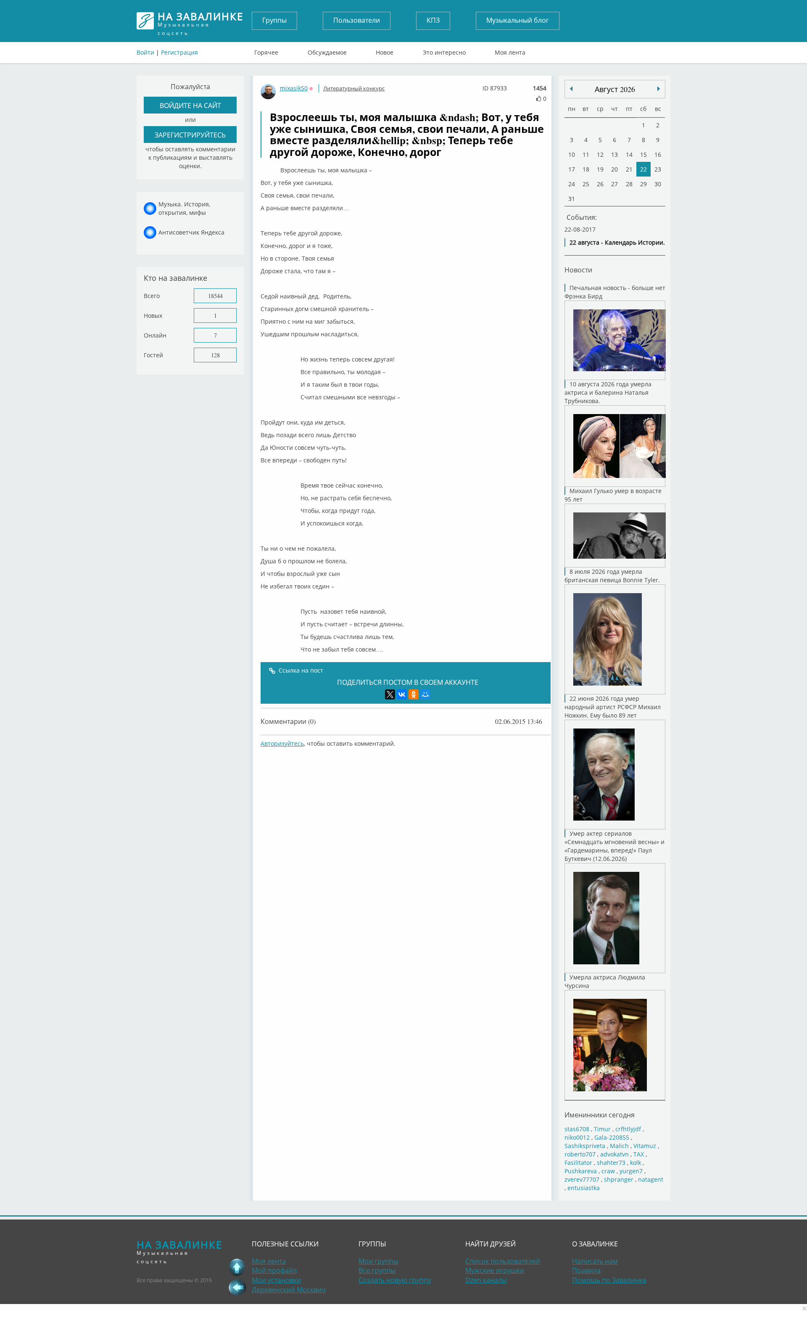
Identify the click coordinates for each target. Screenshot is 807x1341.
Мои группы (378, 1261)
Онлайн (155, 335)
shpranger (618, 1179)
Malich (619, 1146)
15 (643, 154)
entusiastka (583, 1188)
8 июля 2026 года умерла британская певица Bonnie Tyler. (612, 576)
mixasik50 (294, 88)
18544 (215, 296)
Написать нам (595, 1261)
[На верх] (237, 1267)
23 (657, 169)
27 (614, 184)
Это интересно (444, 50)
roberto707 (580, 1154)
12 (600, 154)
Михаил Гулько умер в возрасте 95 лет (613, 495)
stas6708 (576, 1129)
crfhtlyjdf (628, 1129)
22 (643, 169)
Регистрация (179, 52)
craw (608, 1171)
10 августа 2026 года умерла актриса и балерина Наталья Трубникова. (607, 392)
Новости (578, 269)
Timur (602, 1129)
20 (614, 169)
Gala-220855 (611, 1137)
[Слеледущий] (571, 89)
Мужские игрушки (494, 1270)
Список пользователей (502, 1261)
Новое (384, 50)
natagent (650, 1179)
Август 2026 (615, 89)
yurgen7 (631, 1171)
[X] (390, 694)
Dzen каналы (486, 1280)
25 (586, 184)
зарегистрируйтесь (190, 134)
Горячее (266, 50)
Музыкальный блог (517, 20)
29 (643, 184)
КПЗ (433, 20)
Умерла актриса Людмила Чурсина (604, 981)
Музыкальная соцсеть (200, 20)
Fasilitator (578, 1163)
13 (614, 154)
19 (600, 169)
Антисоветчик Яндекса (191, 232)
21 (629, 169)
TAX (638, 1154)
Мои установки (276, 1280)
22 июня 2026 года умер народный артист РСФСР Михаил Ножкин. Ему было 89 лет (612, 706)
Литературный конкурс (354, 88)
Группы (274, 20)
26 (600, 184)
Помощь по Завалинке (609, 1280)
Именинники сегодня (599, 1114)
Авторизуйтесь (282, 743)
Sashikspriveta (584, 1146)
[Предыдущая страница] (237, 1287)
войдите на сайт (190, 105)
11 (586, 154)
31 (571, 199)
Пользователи (356, 20)
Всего (152, 296)
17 (571, 169)
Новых (153, 315)
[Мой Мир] (425, 694)
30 (657, 184)
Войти (145, 52)
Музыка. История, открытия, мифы (184, 208)
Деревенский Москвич (289, 1289)
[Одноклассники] (414, 694)
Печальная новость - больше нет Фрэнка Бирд (614, 292)
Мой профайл (274, 1270)
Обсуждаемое (327, 50)
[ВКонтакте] (402, 694)
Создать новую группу (395, 1280)
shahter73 (611, 1163)
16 (657, 154)
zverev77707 (581, 1179)
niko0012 (577, 1137)
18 (586, 169)
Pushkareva (581, 1171)
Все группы (377, 1270)
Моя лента (510, 50)
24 (571, 184)
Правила (586, 1270)
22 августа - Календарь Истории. (617, 242)
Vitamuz (644, 1146)
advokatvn (614, 1154)
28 (629, 184)
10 (571, 154)
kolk (635, 1163)
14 (629, 154)
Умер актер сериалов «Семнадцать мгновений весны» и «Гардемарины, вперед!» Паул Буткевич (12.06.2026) (614, 846)
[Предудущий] (658, 89)
